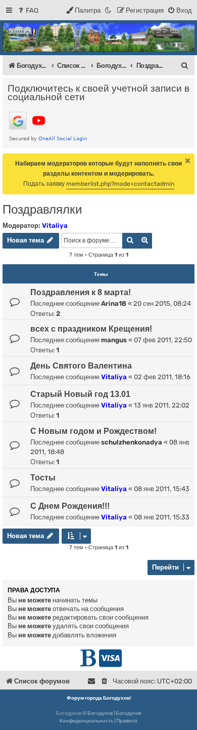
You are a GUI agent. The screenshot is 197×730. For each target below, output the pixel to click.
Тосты (43, 477)
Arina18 (113, 303)
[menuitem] (27, 10)
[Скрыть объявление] (187, 160)
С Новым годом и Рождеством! (93, 431)
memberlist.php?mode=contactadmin (120, 183)
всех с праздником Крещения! (91, 329)
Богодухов (100, 713)
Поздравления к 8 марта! (80, 292)
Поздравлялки (42, 209)
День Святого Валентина (81, 365)
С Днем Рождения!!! (70, 506)
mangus (114, 340)
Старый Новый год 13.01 (80, 394)
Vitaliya (55, 225)
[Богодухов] (98, 37)
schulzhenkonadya (131, 442)
